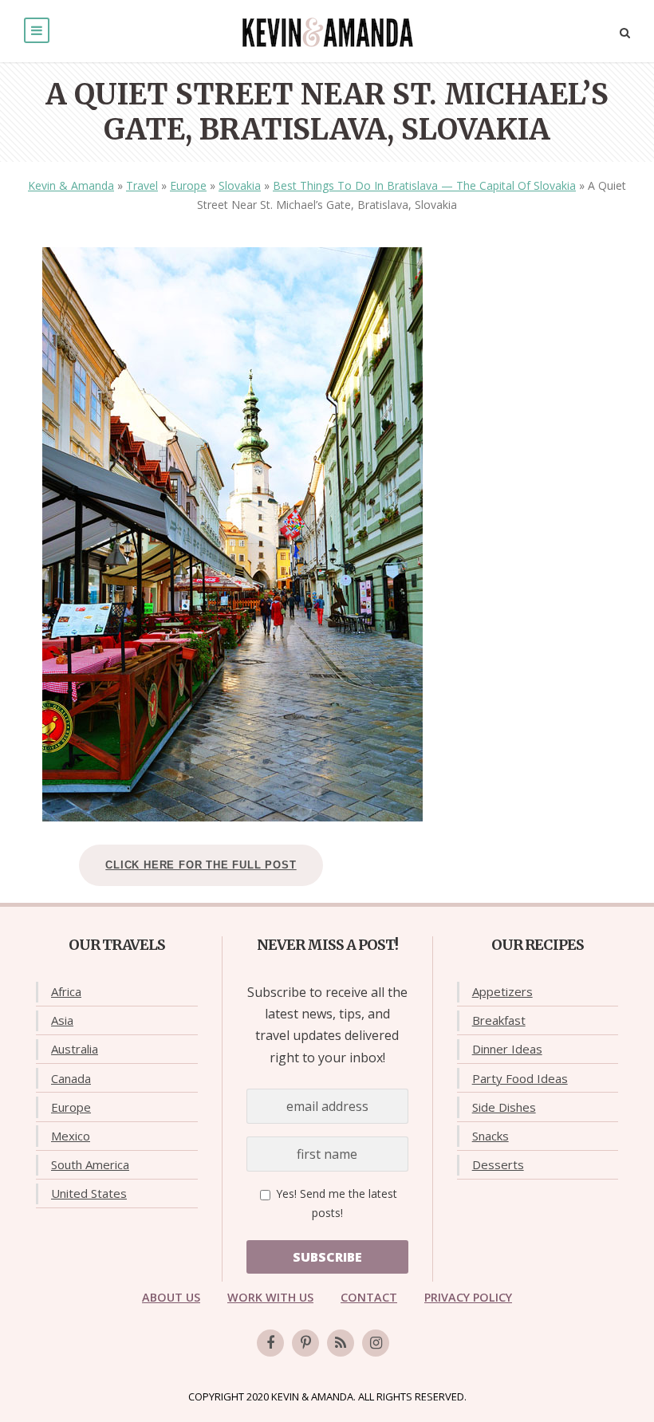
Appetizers (502, 991)
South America (90, 1164)
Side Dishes (504, 1107)
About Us (171, 1297)
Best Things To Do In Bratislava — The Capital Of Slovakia (424, 185)
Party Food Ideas (520, 1078)
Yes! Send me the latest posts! (335, 1203)
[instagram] (375, 1343)
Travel (142, 185)
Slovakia (240, 185)
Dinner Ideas (507, 1049)
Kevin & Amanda (71, 185)
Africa (66, 991)
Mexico (70, 1136)
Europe (188, 185)
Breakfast (499, 1020)
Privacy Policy (468, 1297)
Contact (369, 1297)
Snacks (490, 1136)
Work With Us (270, 1297)
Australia (74, 1049)
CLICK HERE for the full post (200, 865)
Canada (71, 1078)
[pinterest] (305, 1343)
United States (89, 1193)
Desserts (498, 1164)
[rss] (340, 1343)
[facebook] (270, 1343)
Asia (62, 1020)
